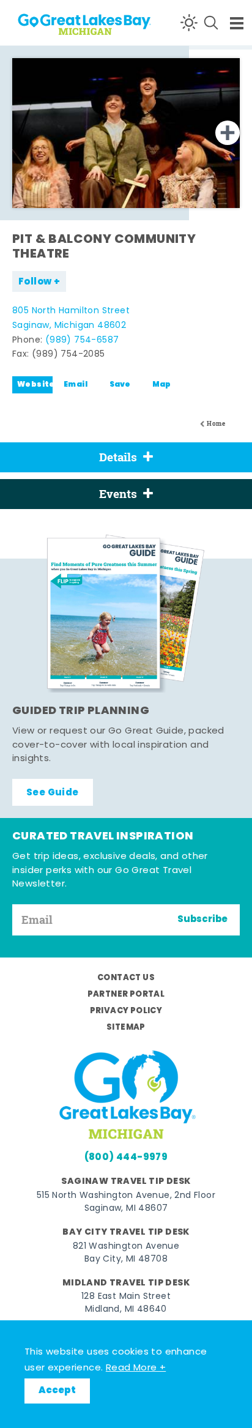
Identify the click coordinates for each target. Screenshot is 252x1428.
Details (118, 457)
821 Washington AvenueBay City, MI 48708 (126, 1253)
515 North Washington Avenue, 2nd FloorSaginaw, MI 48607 (126, 1202)
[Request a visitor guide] (126, 613)
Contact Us (126, 978)
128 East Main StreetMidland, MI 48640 (126, 1303)
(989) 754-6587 (82, 340)
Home (216, 424)
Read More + (136, 1368)
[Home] (55, 22)
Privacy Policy (126, 1011)
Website (35, 385)
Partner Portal (126, 994)
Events (118, 494)
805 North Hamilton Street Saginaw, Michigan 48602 (71, 318)
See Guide (52, 793)
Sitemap (126, 1028)
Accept (57, 1391)
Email (75, 385)
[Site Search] (211, 22)
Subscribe (202, 920)
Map (161, 385)
